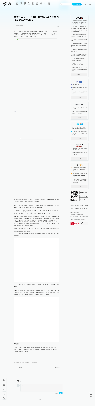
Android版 (84, 192)
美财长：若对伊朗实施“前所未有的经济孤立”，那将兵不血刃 (79, 112)
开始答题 (79, 158)
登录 (85, 4)
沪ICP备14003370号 (75, 212)
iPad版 (83, 199)
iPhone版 (84, 196)
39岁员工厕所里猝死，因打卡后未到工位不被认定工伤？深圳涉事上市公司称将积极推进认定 (79, 22)
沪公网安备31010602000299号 (77, 214)
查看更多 (79, 97)
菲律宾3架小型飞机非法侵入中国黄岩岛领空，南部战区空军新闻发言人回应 (79, 69)
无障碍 (89, 4)
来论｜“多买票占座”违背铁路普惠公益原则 (79, 108)
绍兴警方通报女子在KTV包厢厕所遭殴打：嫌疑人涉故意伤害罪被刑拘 (79, 45)
